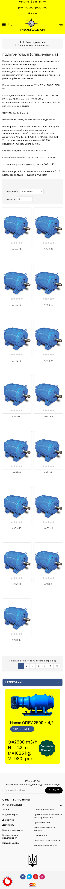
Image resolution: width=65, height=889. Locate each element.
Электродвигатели (35, 42)
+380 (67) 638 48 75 (32, 1)
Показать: (10, 199)
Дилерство (8, 819)
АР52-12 (48, 416)
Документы (8, 824)
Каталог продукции (12, 830)
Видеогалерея (10, 814)
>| (57, 666)
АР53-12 (48, 528)
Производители (42, 822)
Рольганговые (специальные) (34, 45)
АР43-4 (48, 304)
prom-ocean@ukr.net (32, 7)
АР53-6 (16, 584)
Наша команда (10, 842)
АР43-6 (16, 360)
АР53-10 (16, 528)
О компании (40, 835)
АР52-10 (16, 416)
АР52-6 (16, 472)
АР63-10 (16, 640)
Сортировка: (11, 191)
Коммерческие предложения (10, 836)
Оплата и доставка (44, 809)
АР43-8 (48, 360)
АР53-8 (48, 584)
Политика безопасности (47, 840)
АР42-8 (16, 304)
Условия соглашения (45, 845)
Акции (5, 809)
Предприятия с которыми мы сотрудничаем (48, 816)
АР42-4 (16, 249)
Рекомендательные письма (44, 829)
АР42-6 (48, 249)
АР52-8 (48, 472)
